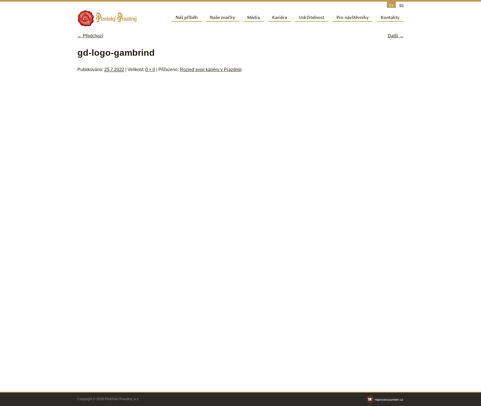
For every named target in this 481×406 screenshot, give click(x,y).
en (401, 5)
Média (253, 17)
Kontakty (390, 17)
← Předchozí (90, 35)
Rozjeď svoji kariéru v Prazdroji (211, 69)
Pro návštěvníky (353, 17)
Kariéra (279, 17)
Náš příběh (187, 17)
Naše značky (222, 17)
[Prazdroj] (107, 18)
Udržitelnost (311, 17)
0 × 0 (150, 69)
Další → (396, 35)
